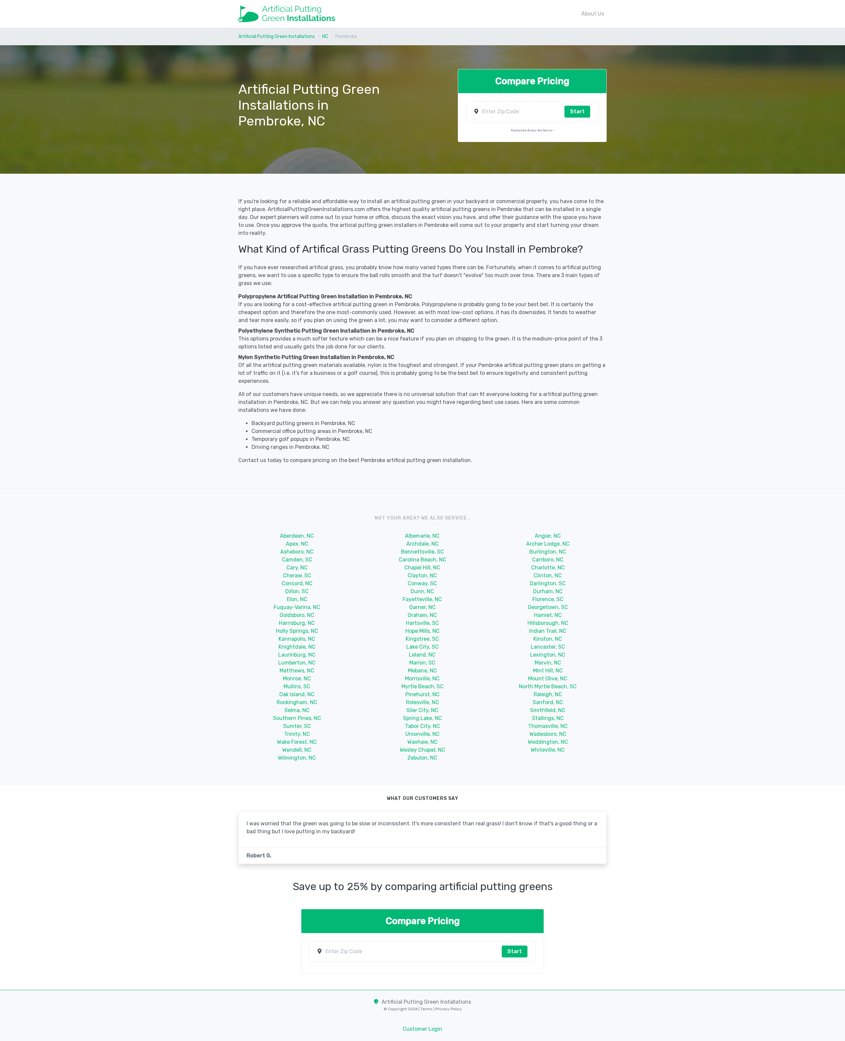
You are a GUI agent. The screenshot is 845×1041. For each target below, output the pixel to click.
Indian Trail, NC (547, 631)
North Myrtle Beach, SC (548, 686)
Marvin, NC (548, 663)
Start (577, 111)
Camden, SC (297, 559)
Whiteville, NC (548, 750)
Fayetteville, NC (422, 599)
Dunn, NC (422, 591)
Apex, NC (297, 544)
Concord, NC (297, 583)
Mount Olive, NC (547, 678)
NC (325, 36)
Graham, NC (422, 615)
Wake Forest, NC (297, 742)
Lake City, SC (422, 647)
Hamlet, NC (548, 615)
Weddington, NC (548, 742)
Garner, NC (422, 607)
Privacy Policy (448, 1009)
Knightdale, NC (297, 647)
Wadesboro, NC (547, 734)
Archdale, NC (422, 544)
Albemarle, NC (422, 536)
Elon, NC (297, 599)
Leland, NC (422, 655)
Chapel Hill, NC (422, 567)
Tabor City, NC (422, 726)
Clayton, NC (422, 575)
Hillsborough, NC (547, 623)
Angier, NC (548, 536)
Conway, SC (422, 583)
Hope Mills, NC (422, 631)
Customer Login (422, 1029)
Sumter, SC (297, 726)
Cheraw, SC (297, 575)
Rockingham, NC (297, 702)
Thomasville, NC (548, 726)
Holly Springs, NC (297, 631)
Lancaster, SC (548, 647)
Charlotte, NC (548, 567)
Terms (427, 1009)
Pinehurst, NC (422, 694)
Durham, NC (548, 591)
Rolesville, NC (422, 702)
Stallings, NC (548, 718)
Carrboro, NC (547, 559)
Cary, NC (297, 567)
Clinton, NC (548, 575)
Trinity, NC (297, 734)
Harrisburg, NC (297, 623)
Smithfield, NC (547, 710)
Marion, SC (422, 663)
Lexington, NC (547, 655)
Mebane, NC (422, 670)
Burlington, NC (547, 552)
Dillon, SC (297, 591)
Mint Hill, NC (548, 670)
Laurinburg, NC (297, 655)
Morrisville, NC (422, 678)
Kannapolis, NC (297, 639)
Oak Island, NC (297, 694)
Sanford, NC (548, 702)
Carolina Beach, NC (422, 559)
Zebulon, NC (422, 758)
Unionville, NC (422, 734)
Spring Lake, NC (422, 718)
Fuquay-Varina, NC (297, 607)
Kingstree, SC (422, 639)
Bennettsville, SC (422, 552)
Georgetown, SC (548, 607)
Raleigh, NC (548, 694)
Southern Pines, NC (297, 718)
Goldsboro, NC (297, 615)
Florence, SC (547, 599)
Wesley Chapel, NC (422, 750)
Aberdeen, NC (297, 536)
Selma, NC (297, 710)
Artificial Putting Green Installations (276, 36)
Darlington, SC (548, 583)
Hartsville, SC (422, 623)
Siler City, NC (422, 710)
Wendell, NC (297, 750)
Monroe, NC (297, 678)
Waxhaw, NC (422, 742)
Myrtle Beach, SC (422, 686)
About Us (592, 14)
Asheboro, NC (297, 552)
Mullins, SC (297, 686)
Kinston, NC (547, 639)
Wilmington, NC (297, 758)
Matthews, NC (297, 670)
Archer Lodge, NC (548, 544)
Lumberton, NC (297, 663)
